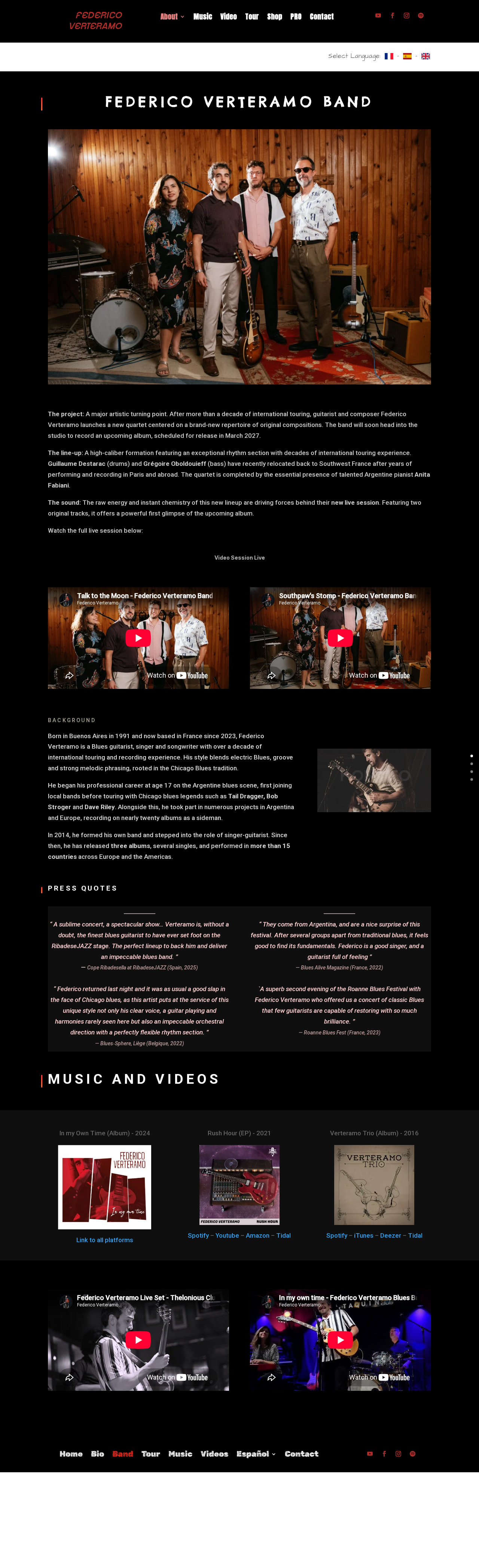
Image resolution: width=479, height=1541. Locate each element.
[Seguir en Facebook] (392, 15)
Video (228, 18)
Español (253, 1454)
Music (202, 18)
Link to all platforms (104, 1240)
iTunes (363, 1235)
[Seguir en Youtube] (378, 15)
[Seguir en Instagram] (406, 15)
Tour (252, 18)
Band (122, 1454)
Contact (322, 18)
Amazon (257, 1235)
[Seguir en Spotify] (420, 15)
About (169, 18)
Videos (214, 1454)
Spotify (198, 1235)
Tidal (283, 1235)
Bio (97, 1454)
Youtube (227, 1235)
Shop (274, 18)
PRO (296, 18)
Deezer (390, 1235)
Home (71, 1454)
